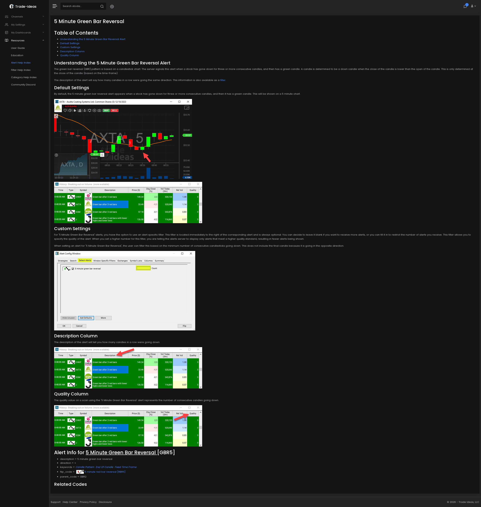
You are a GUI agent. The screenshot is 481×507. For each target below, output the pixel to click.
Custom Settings (70, 47)
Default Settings (69, 43)
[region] (24, 253)
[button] (112, 6)
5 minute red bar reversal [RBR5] (105, 472)
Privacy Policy (88, 502)
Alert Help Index (20, 62)
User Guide (18, 48)
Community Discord (23, 84)
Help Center (70, 502)
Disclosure (105, 502)
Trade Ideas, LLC (469, 502)
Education (17, 55)
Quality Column (69, 55)
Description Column (72, 51)
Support (56, 502)
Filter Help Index (20, 70)
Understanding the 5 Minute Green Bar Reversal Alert (92, 39)
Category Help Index (23, 77)
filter (222, 80)
